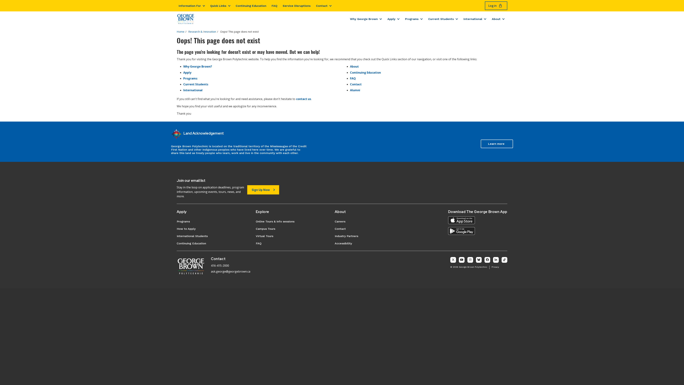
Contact (322, 5)
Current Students (441, 19)
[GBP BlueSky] (479, 260)
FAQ (274, 5)
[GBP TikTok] (504, 260)
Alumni (355, 90)
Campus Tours (265, 228)
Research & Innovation (202, 31)
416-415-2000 (220, 266)
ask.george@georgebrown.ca (230, 271)
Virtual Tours (264, 236)
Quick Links (218, 5)
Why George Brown (364, 19)
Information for (190, 5)
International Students (192, 236)
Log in (492, 6)
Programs (412, 19)
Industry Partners (346, 236)
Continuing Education (251, 5)
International (472, 19)
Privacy (495, 267)
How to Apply (186, 228)
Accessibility (343, 243)
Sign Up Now (261, 190)
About (496, 19)
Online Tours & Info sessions (275, 221)
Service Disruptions (297, 5)
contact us (303, 99)
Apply (391, 19)
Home (180, 31)
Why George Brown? (197, 66)
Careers (340, 221)
